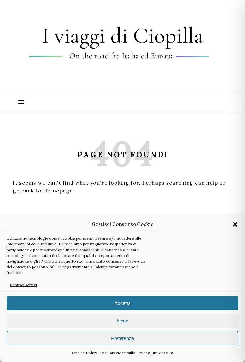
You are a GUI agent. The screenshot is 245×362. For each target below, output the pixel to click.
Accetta (122, 303)
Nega (122, 320)
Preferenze (122, 338)
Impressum (163, 353)
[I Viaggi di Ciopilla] (122, 46)
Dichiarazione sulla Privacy (125, 353)
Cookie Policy (84, 353)
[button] (235, 224)
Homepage (58, 190)
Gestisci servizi (23, 284)
